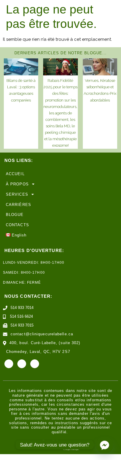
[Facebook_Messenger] (104, 445)
